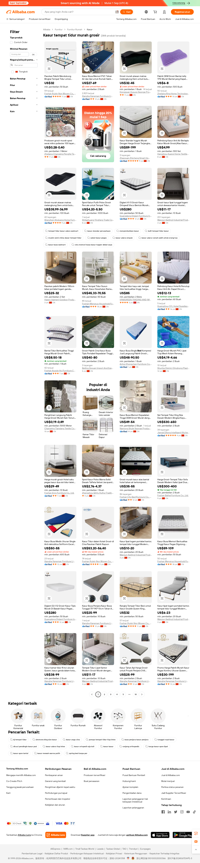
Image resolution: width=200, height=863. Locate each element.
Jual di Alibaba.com (170, 775)
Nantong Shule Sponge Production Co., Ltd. (136, 428)
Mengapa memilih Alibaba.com (21, 775)
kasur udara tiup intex (55, 746)
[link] (196, 833)
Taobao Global (113, 849)
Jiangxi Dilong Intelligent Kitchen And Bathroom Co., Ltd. (173, 432)
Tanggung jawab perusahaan (20, 787)
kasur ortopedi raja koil (84, 746)
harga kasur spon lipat (158, 746)
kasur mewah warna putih (48, 753)
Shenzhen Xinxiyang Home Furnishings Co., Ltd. (60, 220)
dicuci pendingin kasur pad (25, 746)
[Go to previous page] (92, 694)
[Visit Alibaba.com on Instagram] (182, 812)
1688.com (68, 849)
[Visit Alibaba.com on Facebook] (163, 812)
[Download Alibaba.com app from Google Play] (183, 835)
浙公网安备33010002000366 (151, 858)
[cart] (155, 12)
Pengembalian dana (131, 793)
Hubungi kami (129, 781)
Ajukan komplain (130, 787)
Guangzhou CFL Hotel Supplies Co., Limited (173, 306)
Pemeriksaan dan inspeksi (57, 799)
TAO (124, 849)
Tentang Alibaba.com (17, 768)
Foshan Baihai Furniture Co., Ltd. (172, 495)
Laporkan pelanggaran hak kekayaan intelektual (135, 800)
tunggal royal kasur (166, 740)
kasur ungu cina (73, 740)
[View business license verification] (128, 858)
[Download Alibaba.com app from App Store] (160, 835)
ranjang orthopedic (130, 746)
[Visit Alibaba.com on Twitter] (176, 812)
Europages (145, 849)
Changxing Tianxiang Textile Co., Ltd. (60, 428)
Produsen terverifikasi (94, 775)
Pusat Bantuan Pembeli (133, 775)
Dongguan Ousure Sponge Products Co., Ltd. (136, 92)
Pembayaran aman (54, 775)
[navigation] (23, 362)
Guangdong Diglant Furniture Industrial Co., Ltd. (136, 216)
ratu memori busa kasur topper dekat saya (93, 245)
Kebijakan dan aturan (55, 805)
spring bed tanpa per (78, 753)
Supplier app (88, 835)
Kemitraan (166, 799)
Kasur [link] (89, 29)
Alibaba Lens (24, 835)
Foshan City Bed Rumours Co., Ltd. (136, 497)
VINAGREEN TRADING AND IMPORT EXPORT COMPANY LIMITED (136, 299)
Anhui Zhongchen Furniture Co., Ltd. (136, 364)
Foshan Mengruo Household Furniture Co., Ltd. (98, 303)
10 (136, 694)
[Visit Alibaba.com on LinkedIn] (169, 812)
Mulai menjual (168, 781)
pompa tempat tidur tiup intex (102, 740)
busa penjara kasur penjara (136, 740)
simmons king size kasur (46, 740)
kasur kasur (108, 746)
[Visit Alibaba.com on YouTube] (188, 812)
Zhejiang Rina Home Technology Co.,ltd (173, 93)
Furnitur (58, 29)
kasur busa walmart (57, 245)
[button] (117, 12)
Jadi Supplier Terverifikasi (173, 793)
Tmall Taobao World (84, 849)
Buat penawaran (91, 781)
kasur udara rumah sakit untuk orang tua (160, 238)
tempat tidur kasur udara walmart (63, 231)
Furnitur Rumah (74, 29)
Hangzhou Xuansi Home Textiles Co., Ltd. (173, 154)
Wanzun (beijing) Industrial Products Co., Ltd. (173, 220)
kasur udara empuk (124, 238)
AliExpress (55, 849)
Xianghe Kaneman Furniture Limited (98, 96)
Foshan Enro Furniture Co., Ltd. (59, 493)
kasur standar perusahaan (98, 231)
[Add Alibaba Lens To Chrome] (55, 835)
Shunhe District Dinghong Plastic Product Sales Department (173, 368)
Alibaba (46, 29)
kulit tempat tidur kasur (158, 231)
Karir (8, 793)
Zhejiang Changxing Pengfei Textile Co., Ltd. (60, 154)
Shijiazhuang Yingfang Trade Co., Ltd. (98, 220)
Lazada (100, 849)
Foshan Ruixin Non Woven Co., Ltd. (60, 93)
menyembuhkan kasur (129, 231)
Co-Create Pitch (14, 781)
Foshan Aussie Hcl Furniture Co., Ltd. (60, 370)
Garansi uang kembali (55, 781)
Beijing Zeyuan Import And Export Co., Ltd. (98, 368)
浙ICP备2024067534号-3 (180, 858)
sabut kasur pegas (98, 238)
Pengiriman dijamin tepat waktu (60, 787)
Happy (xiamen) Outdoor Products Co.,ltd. (60, 299)
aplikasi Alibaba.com (137, 835)
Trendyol (133, 849)
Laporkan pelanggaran (133, 807)
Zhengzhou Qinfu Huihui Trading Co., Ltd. (98, 493)
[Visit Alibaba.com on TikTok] (194, 812)
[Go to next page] (142, 694)
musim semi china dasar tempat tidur (64, 238)
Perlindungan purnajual (56, 793)
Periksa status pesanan (172, 787)
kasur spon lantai (20, 753)
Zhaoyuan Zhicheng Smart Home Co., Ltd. (136, 158)
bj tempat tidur (20, 740)
